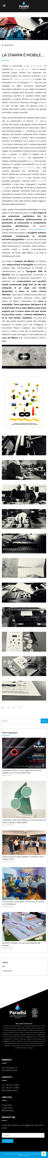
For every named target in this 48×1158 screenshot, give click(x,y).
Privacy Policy (7, 971)
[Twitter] (2, 707)
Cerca (44, 721)
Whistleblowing (8, 1110)
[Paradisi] (24, 4)
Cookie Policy (7, 1108)
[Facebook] (8, 707)
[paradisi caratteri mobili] (24, 370)
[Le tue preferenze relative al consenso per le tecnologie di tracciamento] (43, 1153)
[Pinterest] (19, 707)
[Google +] (14, 707)
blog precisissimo (37, 229)
